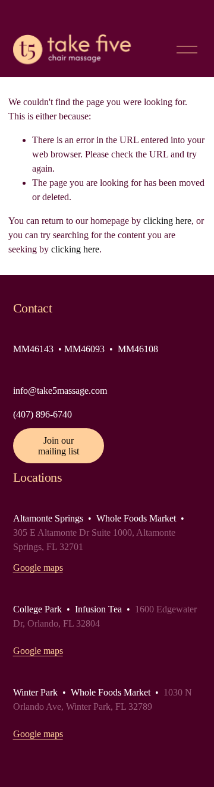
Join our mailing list (58, 445)
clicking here (167, 221)
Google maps (38, 567)
